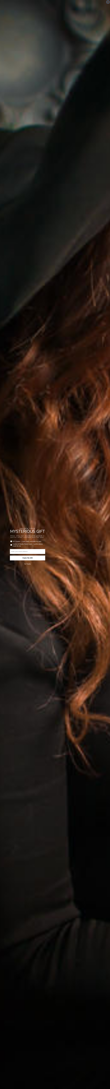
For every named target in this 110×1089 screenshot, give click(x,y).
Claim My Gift (27, 558)
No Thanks (27, 564)
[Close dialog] (108, 2)
